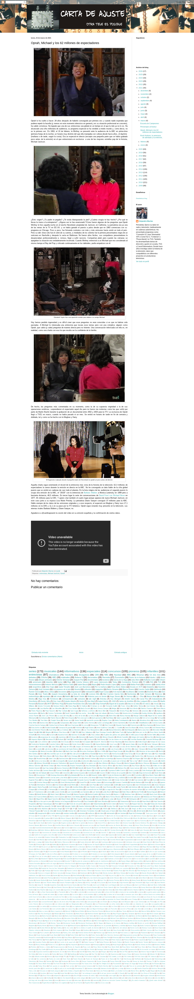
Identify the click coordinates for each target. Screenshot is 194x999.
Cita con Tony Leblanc (107, 837)
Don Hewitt (75, 742)
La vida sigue (85, 897)
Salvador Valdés (70, 806)
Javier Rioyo (93, 880)
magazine (99, 689)
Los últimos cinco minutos (100, 906)
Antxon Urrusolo (74, 825)
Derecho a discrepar (78, 847)
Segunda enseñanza (43, 951)
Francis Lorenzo (72, 870)
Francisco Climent (86, 870)
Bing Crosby (78, 830)
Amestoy (103, 699)
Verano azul (67, 720)
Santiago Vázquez (119, 949)
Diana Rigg (72, 706)
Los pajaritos (155, 904)
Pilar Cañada (62, 711)
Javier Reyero (82, 880)
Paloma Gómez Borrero (86, 932)
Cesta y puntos (133, 770)
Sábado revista (39, 956)
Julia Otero (135, 680)
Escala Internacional (55, 861)
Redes (31, 944)
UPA (154, 966)
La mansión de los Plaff (94, 789)
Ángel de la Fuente (76, 983)
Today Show (42, 966)
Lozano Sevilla (59, 792)
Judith (157, 887)
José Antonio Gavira (70, 885)
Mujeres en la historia (113, 923)
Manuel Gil (68, 911)
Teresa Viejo (126, 961)
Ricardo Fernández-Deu (75, 704)
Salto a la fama (79, 949)
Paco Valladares (87, 732)
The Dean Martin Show (43, 963)
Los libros (126, 904)
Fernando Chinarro (37, 866)
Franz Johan (125, 706)
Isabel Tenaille (64, 687)
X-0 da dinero (33, 973)
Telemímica (32, 961)
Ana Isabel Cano (128, 820)
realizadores (90, 692)
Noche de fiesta (107, 928)
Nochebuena (43, 718)
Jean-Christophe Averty (143, 785)
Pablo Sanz (148, 754)
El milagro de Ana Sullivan (74, 856)
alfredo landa (140, 811)
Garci (155, 780)
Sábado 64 (153, 954)
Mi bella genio (103, 918)
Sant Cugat (74, 711)
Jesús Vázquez (159, 785)
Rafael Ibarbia (98, 804)
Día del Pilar (161, 849)
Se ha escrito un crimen (148, 949)
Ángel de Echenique (135, 813)
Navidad (117, 675)
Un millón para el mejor (136, 735)
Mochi (161, 751)
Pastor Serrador (155, 932)
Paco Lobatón (44, 932)
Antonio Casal (127, 823)
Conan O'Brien (54, 773)
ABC (54, 677)
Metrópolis (92, 918)
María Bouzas (142, 913)
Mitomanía (32, 718)
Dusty (144, 849)
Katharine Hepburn (133, 890)
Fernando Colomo (53, 866)
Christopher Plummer (78, 837)
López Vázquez (139, 749)
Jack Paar (92, 785)
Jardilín (115, 785)
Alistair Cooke (147, 818)
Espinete (149, 861)
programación (75, 692)
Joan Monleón (36, 882)
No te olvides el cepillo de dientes (87, 928)
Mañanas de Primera (150, 797)
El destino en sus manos (99, 854)
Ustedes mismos (92, 968)
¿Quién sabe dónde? (156, 980)
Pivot (56, 804)
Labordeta (95, 897)
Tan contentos (41, 959)
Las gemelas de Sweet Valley (115, 899)
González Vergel (133, 873)
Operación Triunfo (98, 930)
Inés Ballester (160, 875)
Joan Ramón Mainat (50, 882)
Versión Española (143, 968)
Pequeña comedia (35, 937)
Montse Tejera (55, 923)
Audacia (59, 828)
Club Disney (101, 739)
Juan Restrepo (108, 787)
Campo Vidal (76, 723)
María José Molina (73, 797)
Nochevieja (131, 694)
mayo (143, 114)
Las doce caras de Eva (62, 899)
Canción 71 (105, 832)
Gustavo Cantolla (121, 782)
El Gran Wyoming (115, 742)
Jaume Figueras (126, 785)
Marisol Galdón (93, 794)
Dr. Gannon (99, 849)
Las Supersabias (107, 897)
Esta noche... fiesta (84, 713)
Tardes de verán (54, 959)
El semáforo (138, 775)
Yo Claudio (121, 973)
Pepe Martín (146, 801)
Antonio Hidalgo (157, 823)
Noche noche (134, 928)
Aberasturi (82, 737)
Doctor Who (45, 701)
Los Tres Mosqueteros (92, 730)
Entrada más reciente (40, 652)
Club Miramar (40, 839)
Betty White (33, 723)
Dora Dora (79, 849)
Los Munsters (76, 730)
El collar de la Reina (51, 854)
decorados (92, 677)
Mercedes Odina (69, 918)
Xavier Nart (63, 973)
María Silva (125, 916)
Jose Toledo (65, 787)
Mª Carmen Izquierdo (147, 799)
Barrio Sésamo (112, 689)
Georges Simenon (72, 873)
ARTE (93, 816)
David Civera (119, 844)
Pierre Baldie (125, 937)
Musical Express (75, 925)
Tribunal (147, 966)
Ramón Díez (139, 756)
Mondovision (33, 923)
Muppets (32, 925)
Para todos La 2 (125, 932)
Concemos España (82, 839)
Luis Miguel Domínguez (97, 909)
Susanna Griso (63, 735)
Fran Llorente (138, 780)
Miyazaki (88, 799)
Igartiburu (159, 713)
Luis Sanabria (84, 792)
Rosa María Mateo (118, 687)
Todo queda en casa (56, 966)
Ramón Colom (111, 804)
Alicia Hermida (62, 765)
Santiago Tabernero (103, 949)
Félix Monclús (129, 870)
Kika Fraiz (145, 890)
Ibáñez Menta (138, 706)
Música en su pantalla (104, 925)
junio (143, 111)
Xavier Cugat (53, 973)
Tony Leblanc (95, 735)
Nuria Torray (128, 754)
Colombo (50, 839)
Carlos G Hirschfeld (63, 835)
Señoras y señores (88, 711)
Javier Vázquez (152, 744)
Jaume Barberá (41, 880)
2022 (141, 84)
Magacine (102, 715)
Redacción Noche (156, 804)
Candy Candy (115, 832)
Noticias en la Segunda (62, 801)
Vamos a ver (130, 968)
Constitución (92, 773)
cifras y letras (49, 692)
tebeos (150, 978)
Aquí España (101, 825)
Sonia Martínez (42, 808)
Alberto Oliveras (143, 763)
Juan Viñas (55, 746)
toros (56, 980)
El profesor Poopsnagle (114, 856)
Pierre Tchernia (137, 937)
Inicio (81, 652)
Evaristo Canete (103, 863)
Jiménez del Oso (159, 880)
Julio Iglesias (145, 787)
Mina (127, 751)
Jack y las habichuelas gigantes (96, 878)
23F (161, 813)
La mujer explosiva (63, 894)
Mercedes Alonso (55, 918)
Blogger (111, 994)
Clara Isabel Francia (139, 837)
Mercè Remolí (82, 918)
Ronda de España (74, 947)
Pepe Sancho (158, 801)
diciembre (145, 91)
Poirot (93, 940)
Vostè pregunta (55, 971)
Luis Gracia (115, 749)
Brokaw (60, 739)
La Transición (61, 892)
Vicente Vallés (151, 735)
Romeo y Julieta (44, 947)
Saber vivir (52, 758)
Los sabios (43, 906)
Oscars (138, 754)
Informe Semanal (63, 680)
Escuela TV (68, 861)
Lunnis (146, 909)
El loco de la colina (41, 856)
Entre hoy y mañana (118, 777)
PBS (76, 732)
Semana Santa (76, 758)
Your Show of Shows (147, 973)
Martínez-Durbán (93, 913)
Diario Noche (102, 847)
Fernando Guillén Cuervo (87, 866)
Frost (148, 780)
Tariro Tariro (66, 959)
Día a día (151, 849)
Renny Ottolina (40, 944)
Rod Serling (106, 944)
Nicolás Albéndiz (45, 928)
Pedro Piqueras (36, 711)
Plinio (87, 940)
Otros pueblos (135, 930)
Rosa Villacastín (153, 947)
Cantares (143, 832)
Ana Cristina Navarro (113, 820)
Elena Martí (34, 858)
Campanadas (64, 723)
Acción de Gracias (115, 816)
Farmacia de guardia (65, 727)
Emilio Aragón (142, 742)
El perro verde (90, 856)
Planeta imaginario (58, 940)
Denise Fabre (65, 847)
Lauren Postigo (132, 899)
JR (83, 878)
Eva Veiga (44, 780)
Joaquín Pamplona (65, 882)
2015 (141, 166)
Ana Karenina (141, 820)
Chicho (44, 677)
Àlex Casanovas (34, 983)
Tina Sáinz (44, 720)
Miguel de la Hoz (50, 920)
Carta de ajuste (99, 770)
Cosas (163, 839)
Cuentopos (105, 842)
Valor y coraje (118, 968)
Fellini (138, 863)
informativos (71, 671)
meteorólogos (34, 696)
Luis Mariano (82, 909)
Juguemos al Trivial (69, 890)
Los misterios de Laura (140, 904)
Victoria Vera (72, 811)
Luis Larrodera (57, 909)
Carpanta (111, 835)
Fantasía (54, 780)
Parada (135, 932)
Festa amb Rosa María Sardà (153, 866)
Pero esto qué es (83, 718)
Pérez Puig (59, 704)
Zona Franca (47, 975)
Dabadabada (157, 699)
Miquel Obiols (66, 799)
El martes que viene (56, 856)
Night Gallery (57, 928)
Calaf (68, 739)
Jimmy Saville (147, 880)
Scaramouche (132, 949)
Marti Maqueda (129, 730)
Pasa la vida (135, 801)
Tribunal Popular (34, 811)
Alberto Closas (116, 763)
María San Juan (71, 751)
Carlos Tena (146, 768)
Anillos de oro (158, 765)
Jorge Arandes (124, 882)
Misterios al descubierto (147, 751)
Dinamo (31, 849)
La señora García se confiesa (151, 894)
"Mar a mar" (133, 761)
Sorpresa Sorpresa (122, 758)
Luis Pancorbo (112, 909)
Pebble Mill (63, 935)
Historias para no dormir (97, 696)
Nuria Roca (77, 801)
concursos (114, 671)
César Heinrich (147, 842)
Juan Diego (53, 730)
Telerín (105, 808)
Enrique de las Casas (157, 742)
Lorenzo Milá (94, 694)
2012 (141, 176)
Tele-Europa (128, 959)
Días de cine (84, 775)
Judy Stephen (41, 890)
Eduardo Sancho (121, 725)
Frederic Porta (118, 870)
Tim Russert (155, 963)
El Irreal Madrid (64, 851)
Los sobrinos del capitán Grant (59, 906)
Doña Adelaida (72, 775)
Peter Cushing (96, 937)
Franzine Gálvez (55, 744)
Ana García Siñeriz (105, 765)
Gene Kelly (54, 782)
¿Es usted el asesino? (138, 980)
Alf (75, 818)
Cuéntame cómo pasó (133, 842)
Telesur (41, 961)
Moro (42, 754)
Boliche (112, 768)
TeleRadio (137, 959)
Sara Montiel (99, 806)
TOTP (67, 808)
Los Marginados (74, 904)
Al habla (55, 818)
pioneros (134, 671)
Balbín (67, 696)
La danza (140, 892)
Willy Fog (145, 971)
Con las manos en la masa (117, 739)
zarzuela (96, 980)
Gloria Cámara (120, 873)
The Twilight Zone (104, 963)
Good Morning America (68, 782)
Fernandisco (147, 863)
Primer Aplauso (116, 940)
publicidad (115, 978)
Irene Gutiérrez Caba (104, 727)
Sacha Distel (67, 949)
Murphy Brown (42, 925)
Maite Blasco (126, 792)
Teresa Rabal (114, 961)
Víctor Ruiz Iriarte (87, 971)
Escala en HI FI (136, 687)
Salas (90, 704)
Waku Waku (122, 811)
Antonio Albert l (115, 823)
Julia (79, 890)
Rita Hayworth (72, 944)
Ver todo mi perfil (142, 261)
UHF (151, 758)
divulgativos (84, 675)
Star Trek (95, 954)
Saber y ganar (121, 718)
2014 (141, 169)
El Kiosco (75, 851)
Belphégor (34, 830)
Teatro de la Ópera (107, 959)
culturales (87, 689)
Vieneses (135, 711)
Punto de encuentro (76, 804)
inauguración (42, 813)
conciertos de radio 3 (88, 975)
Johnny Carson (144, 727)
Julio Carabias (98, 890)
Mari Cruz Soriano (71, 708)
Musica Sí (52, 925)
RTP (80, 942)
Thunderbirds (117, 963)
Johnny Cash (89, 882)
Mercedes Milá (158, 730)
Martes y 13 (117, 794)
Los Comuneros (46, 904)
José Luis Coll (97, 885)
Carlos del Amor (34, 770)
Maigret (116, 792)
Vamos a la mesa (40, 761)
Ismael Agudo (74, 878)
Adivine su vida (129, 816)
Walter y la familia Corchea (119, 971)
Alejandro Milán (157, 763)
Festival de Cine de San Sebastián (52, 868)
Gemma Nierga (42, 782)
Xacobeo (43, 973)
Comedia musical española (64, 839)
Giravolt (97, 873)
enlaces (33, 978)
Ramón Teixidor (143, 942)
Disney (31, 775)
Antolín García (130, 699)
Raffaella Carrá (149, 680)
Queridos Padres (41, 942)
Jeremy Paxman (114, 880)
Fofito (33, 870)
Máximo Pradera (88, 925)
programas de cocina (99, 761)
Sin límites (32, 954)
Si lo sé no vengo (148, 718)
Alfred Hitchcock (125, 818)
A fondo (156, 704)
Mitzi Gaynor (78, 799)
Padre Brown (56, 932)
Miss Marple (150, 920)
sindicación (141, 978)
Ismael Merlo (71, 785)
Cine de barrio (92, 837)
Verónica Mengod (157, 968)
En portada (161, 858)
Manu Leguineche (57, 911)
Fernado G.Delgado (67, 780)
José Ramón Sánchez (61, 887)
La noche (75, 894)
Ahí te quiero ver (90, 763)
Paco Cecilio (159, 930)
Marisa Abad (152, 696)
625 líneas (72, 737)
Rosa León (86, 947)
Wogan (152, 971)
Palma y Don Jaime (69, 932)
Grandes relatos (95, 782)
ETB (44, 851)
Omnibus (86, 930)
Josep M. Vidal (42, 885)
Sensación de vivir (58, 951)
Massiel (41, 704)
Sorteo (54, 954)
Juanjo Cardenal (133, 887)
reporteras (62, 737)
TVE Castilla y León (114, 956)
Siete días (159, 806)
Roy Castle (42, 949)
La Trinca (71, 892)
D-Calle (47, 844)
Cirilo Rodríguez (147, 770)
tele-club (157, 978)
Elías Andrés (79, 858)
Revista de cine (152, 756)
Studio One (104, 954)
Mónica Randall (90, 754)
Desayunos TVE (96, 725)
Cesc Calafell (135, 835)
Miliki (40, 732)
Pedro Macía (160, 708)
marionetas (81, 813)
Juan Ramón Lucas (93, 787)
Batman (153, 828)
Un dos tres (155, 675)
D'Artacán (39, 844)
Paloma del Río (113, 932)
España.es (114, 861)
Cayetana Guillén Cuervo (117, 770)
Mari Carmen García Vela (113, 694)
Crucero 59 (103, 773)
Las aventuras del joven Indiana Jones (128, 897)
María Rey (99, 797)
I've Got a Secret (124, 875)
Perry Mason (68, 937)
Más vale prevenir (75, 754)
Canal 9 (36, 832)
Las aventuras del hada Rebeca (67, 749)
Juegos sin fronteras (83, 746)
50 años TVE (50, 816)
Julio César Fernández (101, 746)
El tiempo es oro (96, 706)
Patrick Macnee (56, 718)
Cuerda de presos (117, 842)
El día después (115, 854)
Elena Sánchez (130, 742)
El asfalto (142, 851)
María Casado (154, 913)
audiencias (67, 975)
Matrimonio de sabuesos (132, 797)
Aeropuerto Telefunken (58, 763)
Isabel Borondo (36, 878)
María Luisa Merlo (102, 916)
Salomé (59, 806)
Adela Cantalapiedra (122, 720)
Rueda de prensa (54, 949)
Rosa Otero (141, 947)
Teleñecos (114, 808)
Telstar (56, 961)
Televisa (49, 961)
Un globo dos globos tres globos (114, 735)
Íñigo (69, 682)
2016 (141, 163)
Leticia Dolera (80, 901)
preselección (84, 761)
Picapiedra (32, 804)
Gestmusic (83, 873)
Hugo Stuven (115, 696)
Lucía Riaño (159, 906)
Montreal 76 (44, 923)
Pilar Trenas (33, 940)
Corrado (155, 839)
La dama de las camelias (126, 892)
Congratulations (129, 839)
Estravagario (82, 863)
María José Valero (87, 916)
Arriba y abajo (128, 825)
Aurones (67, 828)
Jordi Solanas (53, 787)
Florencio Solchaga (159, 868)
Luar (106, 749)
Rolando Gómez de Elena (143, 944)
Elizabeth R (45, 858)
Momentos (159, 920)
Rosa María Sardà (128, 947)
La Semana (51, 789)
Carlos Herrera (89, 723)
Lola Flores (150, 901)
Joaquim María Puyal (38, 787)
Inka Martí (91, 701)
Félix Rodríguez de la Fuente (147, 870)
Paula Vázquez (34, 756)
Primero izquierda (139, 940)
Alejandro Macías (146, 221)
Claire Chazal (126, 837)
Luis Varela (96, 792)
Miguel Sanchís (52, 799)
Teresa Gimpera (102, 961)
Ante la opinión (80, 823)
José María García (35, 887)
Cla (118, 837)
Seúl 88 (82, 951)
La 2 (35, 892)
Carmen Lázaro (100, 835)
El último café (147, 856)
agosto (143, 104)
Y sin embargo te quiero (89, 973)
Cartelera (120, 835)
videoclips (87, 980)
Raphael (129, 732)
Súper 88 (58, 956)
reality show (131, 978)
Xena (131, 811)
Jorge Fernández (137, 882)
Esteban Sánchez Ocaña (67, 863)
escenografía (60, 761)
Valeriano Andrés (106, 968)
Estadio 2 (139, 777)
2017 (141, 159)
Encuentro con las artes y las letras (55, 777)
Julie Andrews (133, 787)
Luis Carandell (72, 792)
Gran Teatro (43, 694)
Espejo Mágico (126, 861)
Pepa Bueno (96, 756)
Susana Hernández (140, 954)
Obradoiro (47, 930)
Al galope (47, 818)
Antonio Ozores (47, 825)
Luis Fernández (44, 909)
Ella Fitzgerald (56, 858)
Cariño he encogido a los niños (44, 835)
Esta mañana (158, 861)
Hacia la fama (45, 875)
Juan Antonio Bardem (90, 887)
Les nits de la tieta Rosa (64, 901)
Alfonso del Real (111, 818)
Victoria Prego (124, 711)
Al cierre (158, 816)
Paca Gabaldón (89, 801)
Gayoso (66, 744)
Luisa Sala (137, 909)
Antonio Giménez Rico (142, 823)
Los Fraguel (161, 789)
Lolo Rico (160, 901)
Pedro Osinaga (72, 756)
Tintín (145, 758)
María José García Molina (38, 797)
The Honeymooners (72, 963)
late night (92, 699)
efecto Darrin (152, 811)
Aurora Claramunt (63, 768)
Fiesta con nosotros (122, 868)
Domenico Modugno (55, 849)
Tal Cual (160, 718)
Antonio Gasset (34, 768)
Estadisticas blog (141, 198)
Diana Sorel (92, 847)
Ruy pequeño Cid (47, 806)
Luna (104, 730)
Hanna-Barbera (101, 744)
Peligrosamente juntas (129, 935)
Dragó (125, 849)
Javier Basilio (53, 880)
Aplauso (160, 711)
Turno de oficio (48, 811)
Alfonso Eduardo (108, 737)
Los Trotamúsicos (37, 792)
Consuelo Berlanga (152, 739)
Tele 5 (119, 959)
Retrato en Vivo (53, 944)
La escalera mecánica (75, 789)
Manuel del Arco (111, 911)
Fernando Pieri (104, 866)
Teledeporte (148, 959)
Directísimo (33, 701)
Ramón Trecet (124, 804)
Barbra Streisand (130, 828)
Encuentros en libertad (38, 861)
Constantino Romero (130, 682)
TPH (70, 956)
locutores (34, 737)
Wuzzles (160, 971)
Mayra (94, 685)
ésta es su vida (133, 704)
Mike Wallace (79, 920)
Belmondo (161, 828)
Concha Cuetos (157, 723)
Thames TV (150, 961)
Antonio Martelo (34, 825)
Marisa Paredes (79, 794)
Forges (39, 870)
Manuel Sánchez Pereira (95, 911)
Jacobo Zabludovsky (129, 878)
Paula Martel (53, 935)
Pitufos (47, 940)
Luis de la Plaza (125, 909)
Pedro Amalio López (108, 685)
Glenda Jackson (108, 873)
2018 (141, 156)
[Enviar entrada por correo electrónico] (65, 571)
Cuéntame (54, 742)
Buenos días (44, 723)
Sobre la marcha (43, 954)
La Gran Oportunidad (47, 892)
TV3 (86, 735)
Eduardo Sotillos (96, 775)
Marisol (56, 913)
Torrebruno (54, 699)
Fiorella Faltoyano (144, 868)
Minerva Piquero (109, 920)
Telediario (69, 675)
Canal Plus (144, 699)
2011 (141, 179)
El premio (101, 856)
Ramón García (34, 692)
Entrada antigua (120, 652)
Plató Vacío (71, 940)
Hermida (106, 677)
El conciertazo (65, 854)
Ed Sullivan (83, 706)
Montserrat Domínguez (85, 923)
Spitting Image (84, 954)
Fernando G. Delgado (68, 866)
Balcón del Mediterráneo (102, 828)
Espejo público (138, 861)
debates (32, 677)
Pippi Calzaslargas (45, 804)
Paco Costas (33, 932)
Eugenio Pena (33, 780)
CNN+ (126, 830)
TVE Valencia (152, 956)
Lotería (49, 792)
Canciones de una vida (90, 832)
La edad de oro (145, 746)
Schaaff (31, 735)
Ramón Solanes (130, 942)
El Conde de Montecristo (113, 775)
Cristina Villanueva (63, 842)
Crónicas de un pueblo (118, 773)
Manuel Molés (79, 911)
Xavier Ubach (74, 973)
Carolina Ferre (75, 770)
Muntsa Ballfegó (157, 923)
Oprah (62, 573)
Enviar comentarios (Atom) (52, 657)
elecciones (62, 692)
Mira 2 (134, 751)
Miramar (140, 675)
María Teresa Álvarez (113, 797)
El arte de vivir (131, 851)
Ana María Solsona (122, 765)
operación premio (93, 720)
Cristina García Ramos (56, 725)
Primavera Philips (103, 940)
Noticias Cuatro (147, 928)
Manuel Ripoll (152, 749)
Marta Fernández (67, 913)
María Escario (85, 708)
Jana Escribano (130, 727)
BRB (73, 768)
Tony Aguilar (115, 966)
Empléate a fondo (113, 858)
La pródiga (100, 894)
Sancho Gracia (134, 718)
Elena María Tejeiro (151, 775)
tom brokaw (122, 813)
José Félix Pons (85, 885)
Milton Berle (98, 920)
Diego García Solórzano (132, 847)
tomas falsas (48, 980)
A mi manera (118, 692)
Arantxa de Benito (114, 825)
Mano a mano (43, 911)
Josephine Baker (55, 885)
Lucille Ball (138, 906)
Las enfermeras (77, 899)
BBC (129, 675)
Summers (147, 685)
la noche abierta (55, 813)
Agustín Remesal (75, 763)
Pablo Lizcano (147, 930)
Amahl (40, 820)
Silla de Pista (123, 951)
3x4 (152, 711)
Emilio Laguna (100, 858)
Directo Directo (41, 849)
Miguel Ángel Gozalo (116, 751)
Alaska (134, 720)
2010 (141, 182)
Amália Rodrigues (78, 820)
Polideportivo (117, 756)
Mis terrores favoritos (136, 920)
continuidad (102, 975)
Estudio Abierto (70, 701)
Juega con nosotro (54, 890)
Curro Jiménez (42, 742)
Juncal (114, 746)
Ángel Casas (104, 692)
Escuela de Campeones (149, 124)
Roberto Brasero (85, 944)
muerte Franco (96, 978)
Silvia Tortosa (41, 735)
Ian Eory (154, 782)
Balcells (81, 768)
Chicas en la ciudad (35, 837)
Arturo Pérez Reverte (142, 825)
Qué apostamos (97, 718)
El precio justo (135, 725)
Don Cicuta (65, 742)
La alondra (80, 892)
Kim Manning (155, 890)
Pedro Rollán (74, 935)
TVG (159, 682)
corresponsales (68, 699)
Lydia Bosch (107, 792)
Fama (120, 863)
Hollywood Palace (91, 875)
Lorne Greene (33, 904)
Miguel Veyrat (38, 920)
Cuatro (96, 842)
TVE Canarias (101, 956)
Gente (81, 701)
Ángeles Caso (107, 720)
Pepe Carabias (158, 935)
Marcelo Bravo (134, 911)
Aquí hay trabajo (48, 768)
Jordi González (43, 746)
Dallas (54, 844)
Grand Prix (83, 782)
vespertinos (37, 687)
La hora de (92, 715)
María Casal (142, 794)
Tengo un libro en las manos (142, 808)
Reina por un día (141, 732)
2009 (141, 186)
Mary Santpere (129, 913)
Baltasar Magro (118, 828)
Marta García (106, 794)
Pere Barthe (58, 937)
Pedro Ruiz (85, 935)
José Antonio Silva (152, 706)
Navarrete (122, 708)
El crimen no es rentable (80, 854)
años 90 (76, 975)
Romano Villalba (160, 944)
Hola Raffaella (77, 875)
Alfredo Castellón (122, 737)
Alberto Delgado (129, 763)
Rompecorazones (59, 947)
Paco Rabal (159, 754)
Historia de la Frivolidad (130, 713)
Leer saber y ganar (159, 899)
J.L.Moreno (82, 785)
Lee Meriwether (145, 899)
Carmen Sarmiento (118, 723)
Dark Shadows (107, 844)
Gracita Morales (147, 873)
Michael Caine (115, 918)
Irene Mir (141, 744)
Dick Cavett (109, 725)
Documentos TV (42, 775)
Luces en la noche (126, 906)
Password (144, 932)
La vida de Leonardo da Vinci (55, 897)
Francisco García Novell (102, 870)
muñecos (91, 813)
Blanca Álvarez (128, 689)
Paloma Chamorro (147, 708)
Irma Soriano (59, 785)
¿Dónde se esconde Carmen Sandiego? (115, 980)
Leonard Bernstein (47, 901)
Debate (55, 847)
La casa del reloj (63, 715)
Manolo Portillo (139, 792)
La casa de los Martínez (128, 746)
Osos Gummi (117, 930)
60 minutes (145, 761)
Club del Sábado (40, 773)
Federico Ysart (129, 863)
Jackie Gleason (114, 878)
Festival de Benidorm (38, 744)
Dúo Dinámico (35, 851)
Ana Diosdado (91, 765)
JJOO (114, 701)
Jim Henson (128, 696)
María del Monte (136, 916)
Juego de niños (67, 746)
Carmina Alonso (78, 739)
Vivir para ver (43, 971)
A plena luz (84, 816)
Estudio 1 (153, 677)
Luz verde (154, 909)
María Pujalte (114, 916)
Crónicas (74, 842)
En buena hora (127, 858)
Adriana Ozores (141, 816)
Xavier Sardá (79, 720)
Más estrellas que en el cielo (57, 754)
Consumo (139, 839)
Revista (63, 944)
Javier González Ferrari (67, 880)
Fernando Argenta (159, 863)
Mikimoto (89, 920)
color (51, 761)
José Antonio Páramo (38, 730)
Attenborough (160, 737)
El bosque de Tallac (35, 854)
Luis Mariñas (44, 708)
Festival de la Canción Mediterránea (101, 868)
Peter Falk (106, 937)
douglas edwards (148, 975)
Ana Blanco (130, 692)
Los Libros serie (60, 904)
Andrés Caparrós (52, 823)
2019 (141, 153)
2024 (141, 78)
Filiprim (133, 868)
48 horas (40, 816)
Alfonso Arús (82, 818)
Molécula (98, 799)
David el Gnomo (155, 844)
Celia (127, 835)
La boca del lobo (109, 892)
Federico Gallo (67, 685)
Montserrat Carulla (69, 923)
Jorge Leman (149, 882)
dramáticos (54, 675)
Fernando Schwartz (117, 866)
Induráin (135, 875)
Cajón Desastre (144, 830)
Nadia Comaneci (145, 925)
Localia (99, 749)
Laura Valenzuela (101, 682)
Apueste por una (88, 825)
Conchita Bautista (136, 739)
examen (41, 978)
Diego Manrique (147, 847)
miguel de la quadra (117, 704)
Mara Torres (123, 911)
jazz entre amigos (79, 978)
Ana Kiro (150, 737)
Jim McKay (125, 880)
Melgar (114, 708)
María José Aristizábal (72, 916)
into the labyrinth (65, 978)
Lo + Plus (140, 696)
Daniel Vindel (79, 696)
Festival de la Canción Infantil (76, 868)
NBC (106, 675)
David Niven (144, 844)
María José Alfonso (156, 794)
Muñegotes (133, 799)
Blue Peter (103, 768)
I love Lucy (113, 744)
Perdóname (47, 937)
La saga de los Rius (112, 789)
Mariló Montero (42, 794)
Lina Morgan (114, 901)
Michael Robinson (141, 918)
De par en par (46, 847)
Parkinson (113, 801)
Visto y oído (33, 971)
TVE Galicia (128, 956)
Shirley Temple (147, 806)
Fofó (129, 780)
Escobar (130, 777)
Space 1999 (63, 954)
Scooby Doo (111, 806)
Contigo (148, 839)
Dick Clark (132, 773)
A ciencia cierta (73, 816)
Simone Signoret (146, 951)
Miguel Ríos (40, 799)
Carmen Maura (48, 770)
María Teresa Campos (101, 708)
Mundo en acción (143, 923)
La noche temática (87, 894)
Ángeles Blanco (90, 983)
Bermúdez (56, 830)
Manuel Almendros (115, 730)
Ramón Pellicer (117, 942)
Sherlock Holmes (90, 758)
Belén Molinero (45, 830)
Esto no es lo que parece (154, 777)
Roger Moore (128, 944)
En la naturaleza (139, 858)
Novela (77, 689)
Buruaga (54, 723)
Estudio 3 (92, 863)
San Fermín (90, 949)
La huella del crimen (48, 894)
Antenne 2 (91, 823)
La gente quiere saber (153, 892)
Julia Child (87, 890)
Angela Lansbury (66, 823)
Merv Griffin (101, 751)
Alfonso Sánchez (35, 765)
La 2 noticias (64, 730)
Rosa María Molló (113, 947)
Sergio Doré (123, 806)
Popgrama (128, 756)
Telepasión (112, 711)
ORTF (49, 704)
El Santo (104, 851)
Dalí (60, 844)
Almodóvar (32, 820)
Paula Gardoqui (41, 935)
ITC (121, 744)
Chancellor (131, 723)
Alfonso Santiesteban (96, 818)
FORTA (113, 863)
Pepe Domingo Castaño (104, 732)
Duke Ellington (135, 849)
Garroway (32, 873)
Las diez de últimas (45, 899)
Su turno (52, 735)
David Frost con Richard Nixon (112, 495)
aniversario (37, 682)
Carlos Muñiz (89, 835)
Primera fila (127, 940)
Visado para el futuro (108, 811)
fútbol (56, 978)
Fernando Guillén (112, 706)
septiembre (145, 101)
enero (143, 145)
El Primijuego (94, 851)
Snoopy (31, 808)
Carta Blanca (87, 770)
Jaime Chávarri (154, 878)
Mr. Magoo (99, 923)
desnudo (128, 975)
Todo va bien (70, 966)
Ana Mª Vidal (153, 820)
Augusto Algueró (37, 739)
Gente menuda (58, 873)
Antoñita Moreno (60, 825)
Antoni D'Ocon (102, 823)
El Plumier (84, 851)
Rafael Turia (119, 732)
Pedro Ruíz (84, 756)
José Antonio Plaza (158, 727)
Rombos (33, 947)
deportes (49, 682)
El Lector (128, 775)
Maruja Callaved (139, 715)
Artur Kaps (50, 687)
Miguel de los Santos (155, 715)
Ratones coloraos (157, 942)
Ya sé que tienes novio (107, 973)
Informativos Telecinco (44, 785)
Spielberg (73, 954)
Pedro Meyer (59, 756)
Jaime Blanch (142, 878)
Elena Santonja (148, 725)
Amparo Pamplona (76, 765)
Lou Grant (114, 906)
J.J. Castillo (118, 727)
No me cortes (68, 928)
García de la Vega (120, 680)
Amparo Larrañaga (63, 820)
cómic (121, 975)
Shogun (103, 951)
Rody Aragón (117, 944)
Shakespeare (134, 806)
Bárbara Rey (122, 768)
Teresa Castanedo (88, 961)
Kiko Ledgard (142, 701)
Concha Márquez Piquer (99, 839)
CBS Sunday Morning (114, 830)
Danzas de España (93, 844)
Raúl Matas (110, 718)
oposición (106, 978)
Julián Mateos (119, 890)
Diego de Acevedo (145, 773)
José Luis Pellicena (141, 885)
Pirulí (40, 940)
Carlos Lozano (77, 835)
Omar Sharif (69, 930)
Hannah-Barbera (136, 782)
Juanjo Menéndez (147, 887)
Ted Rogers (136, 758)
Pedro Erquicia (69, 718)
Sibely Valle (113, 951)
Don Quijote (86, 742)
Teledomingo (159, 959)
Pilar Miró (106, 756)
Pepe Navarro (50, 711)
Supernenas (115, 954)
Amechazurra (49, 820)
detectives (137, 975)
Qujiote (51, 942)
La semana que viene (131, 894)
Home (146, 782)
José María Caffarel (156, 885)
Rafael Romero (104, 942)
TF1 (65, 956)
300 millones (146, 704)
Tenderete (64, 961)
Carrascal (90, 739)
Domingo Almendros (57, 775)
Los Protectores (100, 904)
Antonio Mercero (51, 685)
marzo (143, 121)
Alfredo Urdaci (49, 765)
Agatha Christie (94, 737)
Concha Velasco (82, 682)
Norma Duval (116, 754)
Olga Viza (42, 699)
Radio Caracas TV (90, 942)
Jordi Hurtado (44, 689)
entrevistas (43, 573)
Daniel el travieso (69, 844)
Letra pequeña (92, 901)
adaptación (57, 975)
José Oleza (47, 887)
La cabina (61, 789)
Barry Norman (143, 828)
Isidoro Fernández (62, 878)
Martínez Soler (130, 794)
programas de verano (48, 737)
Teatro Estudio (78, 959)
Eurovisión (119, 677)
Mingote (48, 732)
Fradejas (48, 870)
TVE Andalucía (89, 956)
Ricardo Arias (41, 758)
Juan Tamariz (120, 887)
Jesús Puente (33, 715)
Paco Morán (133, 708)
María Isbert (58, 916)
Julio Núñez (156, 787)
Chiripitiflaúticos (143, 723)
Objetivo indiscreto (35, 930)
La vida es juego (72, 897)
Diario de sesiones (115, 847)
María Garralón (47, 916)
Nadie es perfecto (159, 925)
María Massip (87, 797)
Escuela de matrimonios (101, 861)
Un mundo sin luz (49, 968)
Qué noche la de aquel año (66, 942)
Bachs (43, 713)
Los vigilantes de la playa (80, 906)
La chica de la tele (78, 715)
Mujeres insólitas (129, 923)
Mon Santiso (33, 754)
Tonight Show (55, 720)
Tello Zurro (125, 808)
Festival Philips (33, 868)
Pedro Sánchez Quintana (111, 935)
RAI (151, 682)
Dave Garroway (73, 725)
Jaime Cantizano (104, 785)
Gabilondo (158, 689)
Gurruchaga (108, 782)
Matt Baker (148, 916)
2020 (141, 149)
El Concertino (52, 851)
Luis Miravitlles (57, 708)
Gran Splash (159, 873)
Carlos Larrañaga (103, 723)
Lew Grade (103, 901)
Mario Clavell (66, 794)
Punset (63, 804)
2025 (141, 75)
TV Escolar (77, 956)
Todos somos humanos (85, 966)
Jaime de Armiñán (126, 701)
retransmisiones (35, 685)
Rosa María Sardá (156, 732)
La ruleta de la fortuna (113, 894)
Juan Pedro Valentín (107, 887)
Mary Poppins (117, 913)
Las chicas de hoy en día (151, 897)
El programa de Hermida (133, 856)
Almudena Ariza (145, 720)
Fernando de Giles (133, 866)
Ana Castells (100, 820)
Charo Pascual (158, 835)
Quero (88, 804)
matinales (65, 677)
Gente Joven (76, 744)
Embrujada (89, 858)
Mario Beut (112, 715)
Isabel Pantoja (48, 878)
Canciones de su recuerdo (71, 832)
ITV (144, 682)
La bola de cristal (78, 694)
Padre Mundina (102, 801)
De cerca (84, 725)
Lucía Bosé (148, 906)
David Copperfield (131, 844)
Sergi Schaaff (100, 704)
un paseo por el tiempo (118, 761)
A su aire (155, 761)
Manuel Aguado (152, 792)
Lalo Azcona (49, 749)
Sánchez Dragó (56, 808)
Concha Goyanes (79, 773)
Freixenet (78, 727)
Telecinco (158, 694)
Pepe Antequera (145, 935)
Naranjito (34, 928)
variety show (160, 685)
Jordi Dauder (112, 882)
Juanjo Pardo (120, 787)
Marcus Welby (145, 911)
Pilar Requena (158, 937)
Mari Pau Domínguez (45, 913)
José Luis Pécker (48, 715)
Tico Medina (33, 720)
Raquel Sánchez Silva (139, 804)
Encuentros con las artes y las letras (83, 777)
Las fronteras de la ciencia (94, 899)
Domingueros (68, 849)
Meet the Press (43, 918)
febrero (144, 142)
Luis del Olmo (126, 749)
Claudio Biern (153, 837)
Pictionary (115, 937)
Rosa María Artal (99, 947)
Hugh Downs (89, 727)
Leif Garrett (35, 901)
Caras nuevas (134, 768)
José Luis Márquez (126, 885)
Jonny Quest (101, 882)
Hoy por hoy (113, 875)
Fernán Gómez (119, 780)
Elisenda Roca (152, 692)
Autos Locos (76, 828)
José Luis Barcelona (82, 687)
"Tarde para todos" (151, 813)
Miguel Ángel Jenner (65, 920)
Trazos (124, 966)
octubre (144, 97)
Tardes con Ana (83, 808)
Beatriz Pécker (91, 768)
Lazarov (123, 685)
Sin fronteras (159, 951)
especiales (93, 671)
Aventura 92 (87, 828)
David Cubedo (70, 713)
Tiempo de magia (130, 963)
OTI (71, 732)
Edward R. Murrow (99, 742)
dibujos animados (45, 680)
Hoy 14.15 (102, 875)
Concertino (66, 773)
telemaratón (111, 813)
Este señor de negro (49, 863)
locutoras (105, 680)
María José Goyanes (57, 797)
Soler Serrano (145, 694)
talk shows (58, 696)
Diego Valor (159, 847)
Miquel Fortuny (122, 920)
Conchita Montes (115, 839)
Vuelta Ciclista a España (71, 971)
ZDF (38, 975)
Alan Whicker (103, 763)
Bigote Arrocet (67, 830)
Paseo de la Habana (137, 677)
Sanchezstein (63, 758)
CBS (97, 675)
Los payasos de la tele (62, 689)
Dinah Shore (158, 773)
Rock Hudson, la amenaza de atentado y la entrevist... (151, 137)
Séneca (49, 956)
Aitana (151, 816)
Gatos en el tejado (44, 873)
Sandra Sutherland (85, 806)
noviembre (145, 94)
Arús (153, 825)
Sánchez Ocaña (76, 735)
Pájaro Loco (152, 940)
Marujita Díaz (105, 913)
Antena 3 (79, 677)
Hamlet (55, 875)
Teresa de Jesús (138, 961)
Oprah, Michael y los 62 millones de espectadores (151, 131)
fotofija (49, 978)
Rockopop (96, 944)
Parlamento (124, 801)
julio (142, 107)
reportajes (47, 696)
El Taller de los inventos (117, 851)
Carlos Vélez (158, 768)
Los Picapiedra (87, 904)
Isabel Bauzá (83, 685)
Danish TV (81, 844)
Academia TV (101, 816)
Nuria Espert (159, 928)
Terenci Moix (75, 961)
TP (74, 808)
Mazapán (32, 918)
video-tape (77, 980)
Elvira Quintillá (67, 858)
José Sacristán (76, 887)
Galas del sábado (101, 713)
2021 (141, 88)
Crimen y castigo (36, 842)
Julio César (108, 890)
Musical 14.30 (62, 925)
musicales (50, 671)
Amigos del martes (137, 737)
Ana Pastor (136, 765)
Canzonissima (153, 832)
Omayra (78, 930)
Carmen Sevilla (61, 770)
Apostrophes (33, 713)
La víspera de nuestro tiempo (132, 789)
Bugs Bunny (100, 830)
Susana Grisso (126, 954)
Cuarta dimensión (85, 842)
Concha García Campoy (37, 725)
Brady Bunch (89, 830)
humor (60, 682)
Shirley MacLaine (92, 951)
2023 (141, 81)
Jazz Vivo (103, 880)
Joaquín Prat (78, 680)
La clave (153, 701)
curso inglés (112, 975)
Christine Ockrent (50, 837)
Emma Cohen (160, 725)
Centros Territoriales (55, 713)
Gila (91, 873)
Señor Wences (72, 951)
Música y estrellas (120, 925)
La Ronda (40, 789)
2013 (141, 172)
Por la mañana (101, 687)
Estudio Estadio (50, 727)
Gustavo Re (88, 744)
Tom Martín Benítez (102, 966)
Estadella (150, 687)
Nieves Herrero (103, 754)
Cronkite (140, 692)
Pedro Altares (47, 756)
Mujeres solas (109, 799)
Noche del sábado (121, 928)
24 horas (32, 816)
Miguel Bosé (154, 918)
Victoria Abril (61, 811)
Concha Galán (143, 689)
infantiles (152, 671)
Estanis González (34, 863)
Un (160, 966)
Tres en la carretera (135, 966)
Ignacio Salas (130, 744)
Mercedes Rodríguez (87, 751)
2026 (141, 71)
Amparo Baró (158, 720)
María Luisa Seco (144, 730)
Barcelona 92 (50, 739)
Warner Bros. (135, 971)
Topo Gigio (159, 808)
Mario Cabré (54, 794)
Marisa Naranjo (125, 715)
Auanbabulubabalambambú (44, 828)
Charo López (146, 835)
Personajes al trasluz (148, 127)
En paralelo (151, 858)
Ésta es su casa (103, 983)
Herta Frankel (114, 713)
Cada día (133, 830)
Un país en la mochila (64, 968)
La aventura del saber (94, 892)
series (32, 671)
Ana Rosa (146, 765)
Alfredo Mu (136, 818)
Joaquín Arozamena (59, 694)
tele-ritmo (100, 813)
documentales (92, 680)
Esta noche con (36, 727)
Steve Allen (102, 711)
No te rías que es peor (44, 801)
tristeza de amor (66, 980)
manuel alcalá (72, 761)
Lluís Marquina (126, 901)
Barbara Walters (90, 493)
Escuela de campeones (82, 861)
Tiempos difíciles (143, 963)
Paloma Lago (100, 932)
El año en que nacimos (155, 851)
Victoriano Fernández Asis (89, 811)
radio (123, 978)
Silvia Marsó (134, 951)
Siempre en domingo (106, 758)
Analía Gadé (40, 823)
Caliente (155, 830)
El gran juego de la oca (145, 854)
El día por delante (129, 854)
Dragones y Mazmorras (113, 849)
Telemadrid (96, 808)
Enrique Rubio (103, 777)
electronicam (161, 975)
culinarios (81, 699)
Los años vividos (114, 904)
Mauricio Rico (158, 916)
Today (114, 682)
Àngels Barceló (47, 983)
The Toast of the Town (89, 963)
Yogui (129, 973)
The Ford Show (58, 963)
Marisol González (47, 751)
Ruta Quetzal (33, 806)
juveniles (162, 735)
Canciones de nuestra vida (51, 832)
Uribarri (162, 680)
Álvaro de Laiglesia (61, 983)
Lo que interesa (138, 901)
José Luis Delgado (111, 885)
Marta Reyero (80, 913)
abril (142, 117)
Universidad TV (80, 968)
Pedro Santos (95, 935)
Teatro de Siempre (92, 959)
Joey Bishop (79, 882)
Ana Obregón (115, 699)
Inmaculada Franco (147, 875)
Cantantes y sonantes (130, 832)
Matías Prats (135, 685)
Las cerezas (149, 789)
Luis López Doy (70, 909)
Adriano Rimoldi (42, 763)
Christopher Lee (63, 837)
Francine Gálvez (58, 870)
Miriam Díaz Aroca (60, 732)
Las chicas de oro (87, 749)
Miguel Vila (32, 732)
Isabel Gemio (103, 701)
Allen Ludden (158, 818)
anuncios (145, 711)
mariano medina (68, 813)
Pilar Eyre (148, 937)
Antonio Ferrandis (44, 706)
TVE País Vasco (139, 956)
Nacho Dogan (132, 925)
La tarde (39, 749)
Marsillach (59, 751)
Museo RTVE (121, 799)
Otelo (126, 930)
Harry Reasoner (65, 875)
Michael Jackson (54, 573)
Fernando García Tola (84, 780)
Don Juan (57, 701)
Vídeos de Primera (102, 971)
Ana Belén (89, 820)
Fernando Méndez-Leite (103, 780)
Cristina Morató (49, 842)
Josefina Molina (78, 787)
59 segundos (61, 816)
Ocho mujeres (57, 930)
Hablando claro (34, 875)
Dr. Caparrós (89, 849)
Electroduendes (160, 856)
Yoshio (135, 973)
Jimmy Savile (136, 880)
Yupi (158, 973)
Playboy (80, 940)
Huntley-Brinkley (147, 713)
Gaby (161, 870)
